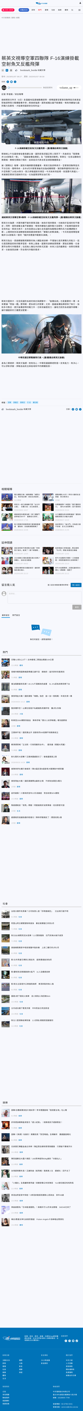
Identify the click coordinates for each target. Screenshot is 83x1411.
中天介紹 (69, 1360)
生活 (73, 10)
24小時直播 (45, 1360)
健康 (21, 1369)
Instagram (69, 1341)
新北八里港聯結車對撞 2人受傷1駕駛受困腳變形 (6, 1023)
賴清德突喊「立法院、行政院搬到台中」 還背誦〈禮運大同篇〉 (6, 747)
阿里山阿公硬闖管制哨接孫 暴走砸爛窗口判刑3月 (6, 926)
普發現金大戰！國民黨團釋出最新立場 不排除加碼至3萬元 (6, 784)
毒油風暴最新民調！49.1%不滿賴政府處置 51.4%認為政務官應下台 (6, 687)
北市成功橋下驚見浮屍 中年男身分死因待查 (6, 1011)
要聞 (46, 10)
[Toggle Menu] (79, 10)
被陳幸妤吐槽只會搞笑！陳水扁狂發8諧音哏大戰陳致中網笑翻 (6, 772)
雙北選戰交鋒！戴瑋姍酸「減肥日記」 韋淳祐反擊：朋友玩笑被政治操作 (7, 497)
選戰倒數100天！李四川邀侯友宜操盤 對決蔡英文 (48, 497)
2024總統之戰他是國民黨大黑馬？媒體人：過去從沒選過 (7, 560)
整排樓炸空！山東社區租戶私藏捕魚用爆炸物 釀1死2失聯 (6, 711)
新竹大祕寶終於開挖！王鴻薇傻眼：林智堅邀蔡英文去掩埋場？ (48, 560)
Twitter (62, 1341)
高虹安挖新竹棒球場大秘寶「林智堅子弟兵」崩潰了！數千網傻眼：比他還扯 (7, 550)
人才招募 (69, 1363)
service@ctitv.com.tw (69, 1407)
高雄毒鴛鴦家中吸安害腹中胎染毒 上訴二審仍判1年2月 (6, 950)
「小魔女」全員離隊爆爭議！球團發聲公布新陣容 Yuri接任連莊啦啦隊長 (6, 1186)
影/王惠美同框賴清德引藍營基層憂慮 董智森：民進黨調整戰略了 (7, 527)
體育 (66, 10)
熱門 (40, 10)
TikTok (77, 1341)
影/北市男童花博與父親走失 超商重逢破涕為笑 (6, 963)
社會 (53, 10)
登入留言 (76, 585)
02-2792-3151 (67, 1404)
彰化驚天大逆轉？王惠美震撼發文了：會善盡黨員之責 (6, 760)
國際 (21, 799)
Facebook (66, 1341)
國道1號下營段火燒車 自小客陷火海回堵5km (6, 999)
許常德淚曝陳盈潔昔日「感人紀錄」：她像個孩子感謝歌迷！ (6, 1125)
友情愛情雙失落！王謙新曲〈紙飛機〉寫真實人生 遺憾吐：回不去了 (6, 1174)
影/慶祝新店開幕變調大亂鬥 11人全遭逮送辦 (6, 975)
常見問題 (6, 1395)
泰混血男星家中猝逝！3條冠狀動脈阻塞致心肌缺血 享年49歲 (6, 1198)
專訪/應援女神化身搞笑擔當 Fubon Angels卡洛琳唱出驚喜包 (6, 1222)
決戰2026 (24, 10)
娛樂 (60, 10)
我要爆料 (6, 1401)
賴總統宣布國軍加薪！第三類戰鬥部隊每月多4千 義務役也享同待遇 (7, 517)
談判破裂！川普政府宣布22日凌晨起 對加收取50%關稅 (6, 796)
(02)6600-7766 (64, 1398)
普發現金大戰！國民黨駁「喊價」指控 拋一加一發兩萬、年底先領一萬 (6, 699)
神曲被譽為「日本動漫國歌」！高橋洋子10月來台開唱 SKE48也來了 (6, 1210)
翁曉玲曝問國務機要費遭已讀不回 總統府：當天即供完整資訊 (6, 675)
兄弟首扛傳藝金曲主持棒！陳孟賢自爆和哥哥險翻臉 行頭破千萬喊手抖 (6, 1149)
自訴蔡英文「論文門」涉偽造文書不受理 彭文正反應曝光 (48, 527)
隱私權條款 (70, 1369)
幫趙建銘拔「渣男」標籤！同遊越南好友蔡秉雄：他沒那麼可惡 (6, 808)
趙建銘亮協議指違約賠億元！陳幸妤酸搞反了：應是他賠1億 (6, 820)
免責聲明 (69, 1372)
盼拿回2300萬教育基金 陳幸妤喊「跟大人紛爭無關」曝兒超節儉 (6, 723)
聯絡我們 (6, 1398)
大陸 (21, 714)
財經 (21, 1372)
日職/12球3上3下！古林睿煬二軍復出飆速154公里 (6, 662)
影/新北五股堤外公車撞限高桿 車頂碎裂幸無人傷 (6, 987)
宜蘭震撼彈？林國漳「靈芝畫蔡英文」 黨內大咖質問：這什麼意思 (48, 507)
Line (73, 1341)
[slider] (25, 87)
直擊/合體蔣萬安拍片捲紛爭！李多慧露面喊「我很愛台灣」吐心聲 (6, 1113)
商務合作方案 (71, 1375)
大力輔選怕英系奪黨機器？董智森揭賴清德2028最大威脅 (48, 517)
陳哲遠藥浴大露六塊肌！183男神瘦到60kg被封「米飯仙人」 (6, 1161)
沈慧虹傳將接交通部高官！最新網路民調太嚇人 (7, 570)
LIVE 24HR (8, 10)
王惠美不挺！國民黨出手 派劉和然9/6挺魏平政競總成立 (6, 735)
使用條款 (69, 1366)
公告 (4, 1392)
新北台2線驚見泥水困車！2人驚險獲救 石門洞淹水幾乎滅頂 (6, 938)
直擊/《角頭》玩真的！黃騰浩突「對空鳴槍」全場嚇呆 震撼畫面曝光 (6, 1137)
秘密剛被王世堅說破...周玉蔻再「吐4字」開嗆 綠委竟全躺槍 (48, 550)
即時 (33, 10)
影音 (21, 1366)
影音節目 (44, 1363)
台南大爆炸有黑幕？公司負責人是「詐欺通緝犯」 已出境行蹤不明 (6, 914)
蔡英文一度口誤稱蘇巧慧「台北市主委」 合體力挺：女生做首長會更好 (7, 507)
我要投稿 (6, 1404)
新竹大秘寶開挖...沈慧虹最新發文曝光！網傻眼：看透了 (48, 570)
